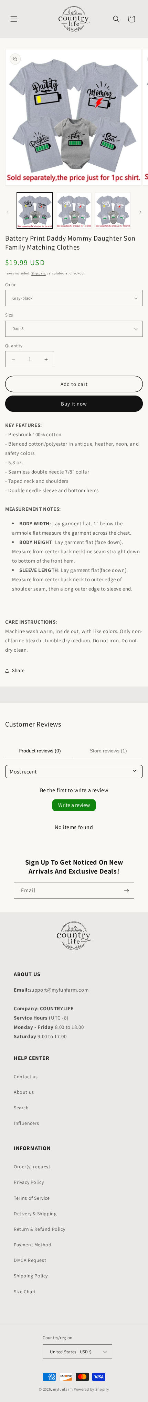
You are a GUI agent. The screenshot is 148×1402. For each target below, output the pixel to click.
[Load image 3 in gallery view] (113, 210)
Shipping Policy (31, 1276)
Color (10, 285)
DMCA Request (30, 1260)
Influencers (26, 1123)
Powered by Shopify (91, 1389)
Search (21, 1107)
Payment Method (32, 1245)
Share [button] (18, 670)
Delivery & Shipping (35, 1213)
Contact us (26, 1076)
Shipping (38, 273)
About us (24, 1092)
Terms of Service (32, 1198)
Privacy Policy (29, 1182)
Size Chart (25, 1291)
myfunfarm (63, 1389)
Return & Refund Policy (39, 1229)
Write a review (74, 805)
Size (9, 315)
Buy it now (74, 403)
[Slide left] (7, 212)
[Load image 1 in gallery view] (35, 210)
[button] (13, 19)
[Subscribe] (126, 891)
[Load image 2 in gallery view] (74, 210)
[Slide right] (140, 212)
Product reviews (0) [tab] (40, 750)
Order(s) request (32, 1167)
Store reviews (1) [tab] (108, 750)
